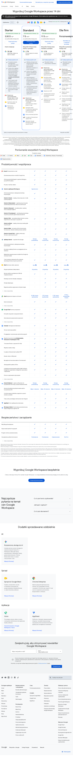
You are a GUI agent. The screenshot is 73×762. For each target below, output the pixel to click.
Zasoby (46, 685)
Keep (2, 713)
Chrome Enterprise (62, 730)
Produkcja (18, 717)
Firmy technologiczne (21, 722)
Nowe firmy (18, 706)
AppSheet (32, 700)
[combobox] (49, 652)
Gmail (2, 688)
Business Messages (62, 737)
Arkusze (3, 703)
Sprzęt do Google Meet (35, 695)
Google (4, 747)
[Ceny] (27, 6)
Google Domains (62, 727)
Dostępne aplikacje (6, 685)
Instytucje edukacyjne (21, 730)
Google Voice (33, 698)
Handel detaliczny (20, 714)
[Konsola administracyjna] (26, 2)
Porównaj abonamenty (35, 688)
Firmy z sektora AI (20, 735)
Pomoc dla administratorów (64, 688)
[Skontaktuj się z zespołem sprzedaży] (45, 2)
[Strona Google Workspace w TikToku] (18, 678)
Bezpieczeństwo (48, 690)
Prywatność (35, 747)
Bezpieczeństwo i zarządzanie (20, 686)
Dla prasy (60, 717)
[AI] (22, 6)
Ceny (31, 685)
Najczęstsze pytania (48, 695)
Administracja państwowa (22, 727)
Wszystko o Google (14, 747)
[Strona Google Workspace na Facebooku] (15, 678)
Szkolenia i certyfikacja (49, 706)
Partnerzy (46, 698)
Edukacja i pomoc (63, 685)
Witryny (3, 711)
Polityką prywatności (42, 663)
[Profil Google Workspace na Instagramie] (12, 678)
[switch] (69, 23)
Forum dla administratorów (64, 699)
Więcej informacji (9, 561)
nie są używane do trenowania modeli (13, 77)
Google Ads (61, 735)
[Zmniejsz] (15, 23)
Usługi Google (25, 747)
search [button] (50, 677)
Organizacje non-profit (21, 732)
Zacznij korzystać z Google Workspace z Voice (11, 626)
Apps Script (4, 716)
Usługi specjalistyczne (21, 719)
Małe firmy (18, 709)
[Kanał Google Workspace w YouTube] (5, 678)
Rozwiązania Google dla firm (65, 732)
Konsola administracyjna (21, 689)
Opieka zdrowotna (20, 724)
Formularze (4, 708)
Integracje (46, 703)
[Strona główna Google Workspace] (8, 2)
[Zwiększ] (15, 21)
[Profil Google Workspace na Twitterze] (2, 678)
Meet (2, 690)
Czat (2, 693)
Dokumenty (4, 701)
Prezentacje (4, 706)
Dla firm (17, 712)
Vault (17, 696)
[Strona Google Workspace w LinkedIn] (8, 678)
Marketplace (47, 701)
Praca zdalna (47, 688)
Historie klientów (48, 693)
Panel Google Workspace (64, 701)
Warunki (42, 747)
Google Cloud (61, 724)
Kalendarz (3, 695)
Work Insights (19, 699)
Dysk (2, 698)
